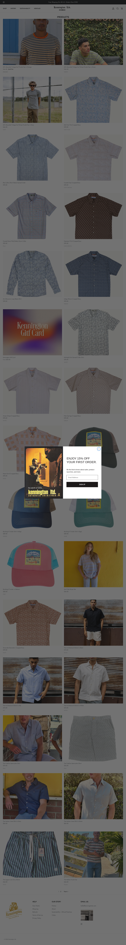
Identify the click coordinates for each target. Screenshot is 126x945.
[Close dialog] (99, 449)
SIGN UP (82, 484)
